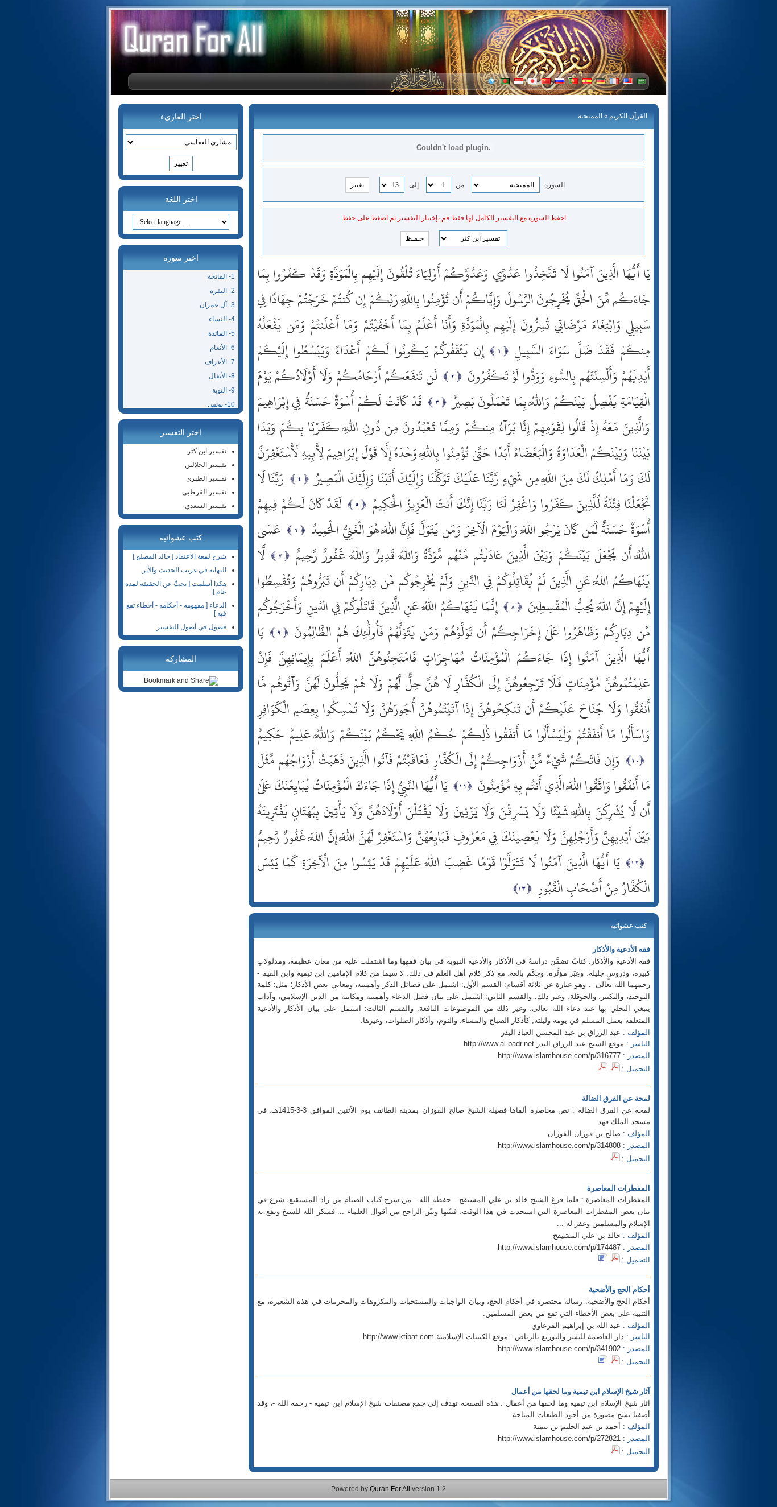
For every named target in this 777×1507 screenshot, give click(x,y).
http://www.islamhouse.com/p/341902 (559, 1348)
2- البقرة (222, 291)
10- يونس (221, 404)
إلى (414, 185)
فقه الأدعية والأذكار (621, 949)
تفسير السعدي (205, 506)
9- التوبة (223, 390)
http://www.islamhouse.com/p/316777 (559, 1055)
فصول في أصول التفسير (191, 627)
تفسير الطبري (206, 478)
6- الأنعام (222, 348)
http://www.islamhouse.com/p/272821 (559, 1438)
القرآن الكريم (628, 116)
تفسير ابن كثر (206, 451)
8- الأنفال (222, 376)
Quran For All (390, 1489)
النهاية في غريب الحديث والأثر (184, 570)
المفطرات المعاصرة (618, 1188)
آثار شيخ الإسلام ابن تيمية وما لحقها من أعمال (580, 1391)
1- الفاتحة (221, 276)
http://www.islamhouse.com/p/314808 (559, 1145)
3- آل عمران (217, 305)
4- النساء (222, 319)
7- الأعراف (220, 362)
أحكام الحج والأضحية (619, 1289)
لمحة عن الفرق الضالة (616, 1098)
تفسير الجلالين (205, 465)
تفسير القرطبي (204, 492)
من (460, 185)
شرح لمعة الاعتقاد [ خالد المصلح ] (179, 556)
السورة (554, 185)
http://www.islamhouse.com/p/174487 (559, 1247)
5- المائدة (221, 333)
